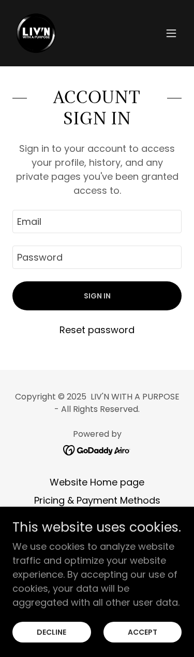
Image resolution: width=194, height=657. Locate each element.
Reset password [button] (97, 329)
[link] (35, 33)
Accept (142, 632)
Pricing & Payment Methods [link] (97, 500)
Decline (51, 632)
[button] (171, 33)
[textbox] (97, 221)
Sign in (97, 296)
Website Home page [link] (97, 482)
